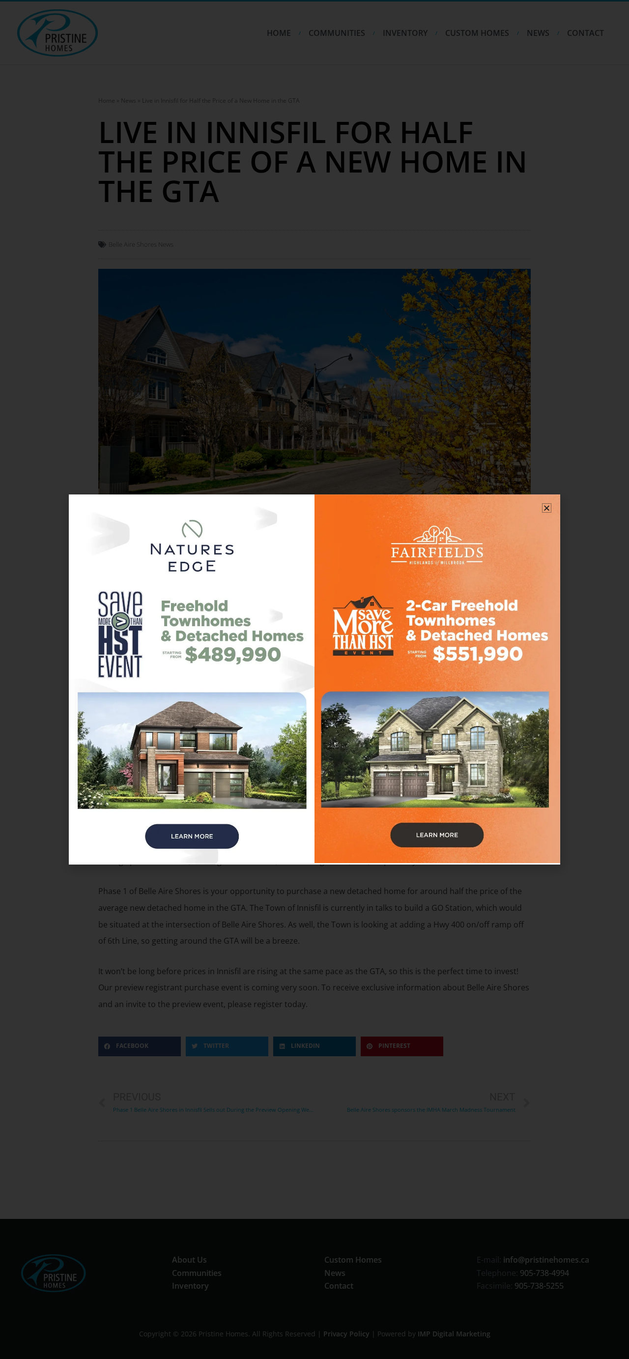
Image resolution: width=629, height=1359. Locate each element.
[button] (546, 508)
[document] (314, 679)
